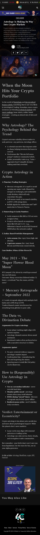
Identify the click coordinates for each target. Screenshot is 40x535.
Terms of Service (31, 528)
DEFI (33, 455)
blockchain (18, 102)
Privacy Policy (22, 528)
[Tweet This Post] (17, 53)
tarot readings (7, 112)
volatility (33, 199)
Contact (15, 528)
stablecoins (25, 204)
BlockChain (22, 455)
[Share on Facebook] (13, 53)
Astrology (16, 455)
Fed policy (31, 362)
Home (5, 528)
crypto (29, 455)
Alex (19, 46)
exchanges (19, 192)
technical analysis (25, 110)
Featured (5, 457)
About (10, 528)
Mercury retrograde (14, 186)
